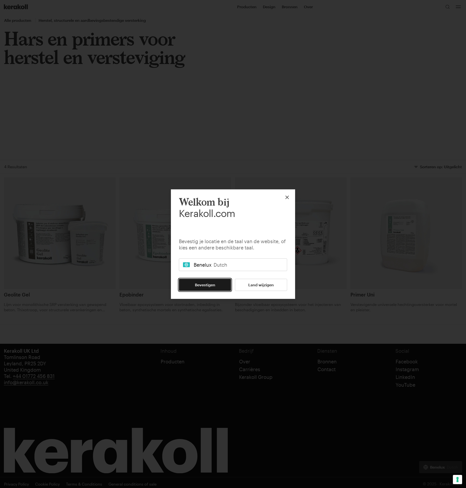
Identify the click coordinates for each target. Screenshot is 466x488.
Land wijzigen (261, 284)
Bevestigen (205, 284)
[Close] (287, 197)
